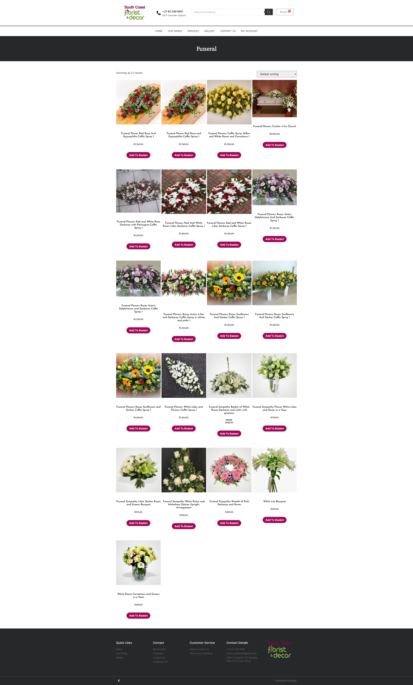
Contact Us (228, 31)
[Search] (269, 12)
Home (158, 31)
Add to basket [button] (138, 155)
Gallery (209, 31)
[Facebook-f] (118, 680)
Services (193, 31)
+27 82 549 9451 (172, 11)
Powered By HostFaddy (286, 681)
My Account (249, 31)
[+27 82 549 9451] (159, 13)
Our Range (175, 31)
